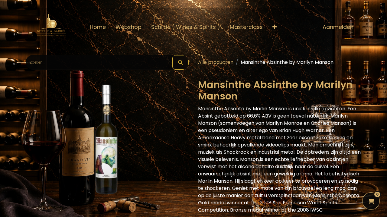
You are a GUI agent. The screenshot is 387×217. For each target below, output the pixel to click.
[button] (274, 26)
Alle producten (215, 62)
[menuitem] (98, 26)
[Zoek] (180, 62)
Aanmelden (338, 27)
